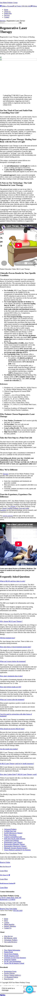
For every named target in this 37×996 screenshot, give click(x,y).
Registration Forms (10, 971)
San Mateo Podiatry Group (8, 2)
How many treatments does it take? (11, 676)
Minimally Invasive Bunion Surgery (15, 848)
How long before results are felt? (10, 687)
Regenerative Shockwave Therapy (15, 846)
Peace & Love (8, 979)
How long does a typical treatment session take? (15, 647)
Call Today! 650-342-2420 (22, 6)
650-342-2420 (17, 910)
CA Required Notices (11, 977)
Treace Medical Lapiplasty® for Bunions (17, 850)
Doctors (5, 474)
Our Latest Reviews (10, 942)
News (6, 920)
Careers (6, 922)
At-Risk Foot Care (10, 831)
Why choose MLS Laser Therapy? (11, 621)
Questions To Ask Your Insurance (15, 957)
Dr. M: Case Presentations (12, 961)
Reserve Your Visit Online (8, 908)
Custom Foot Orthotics (11, 840)
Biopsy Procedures (10, 835)
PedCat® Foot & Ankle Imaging (14, 838)
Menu (35, 6)
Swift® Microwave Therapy (13, 833)
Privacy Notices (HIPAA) (12, 975)
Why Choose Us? (4, 875)
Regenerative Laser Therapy (13, 842)
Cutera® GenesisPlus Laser (13, 837)
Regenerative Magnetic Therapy (14, 844)
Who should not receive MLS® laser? (12, 729)
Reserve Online (5, 862)
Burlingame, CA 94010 (7, 899)
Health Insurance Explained (7, 883)
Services (2, 21)
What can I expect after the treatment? (12, 699)
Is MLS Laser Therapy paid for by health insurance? (17, 763)
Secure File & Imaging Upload (14, 963)
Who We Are (8, 936)
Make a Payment (7, 6)
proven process (8, 516)
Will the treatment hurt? (7, 638)
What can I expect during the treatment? (13, 661)
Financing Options (10, 959)
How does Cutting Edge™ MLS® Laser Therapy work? (18, 774)
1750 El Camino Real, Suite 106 (10, 897)
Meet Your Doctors (5, 866)
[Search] (20, 23)
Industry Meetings (10, 926)
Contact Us (7, 928)
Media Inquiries (9, 924)
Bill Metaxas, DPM (10, 938)
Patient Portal (8, 952)
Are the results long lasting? (9, 749)
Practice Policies (9, 973)
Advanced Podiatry (10, 829)
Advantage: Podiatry (10, 940)
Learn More (4, 871)
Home (6, 919)
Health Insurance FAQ (11, 956)
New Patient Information (12, 950)
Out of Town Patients (11, 954)
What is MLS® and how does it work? (12, 581)
